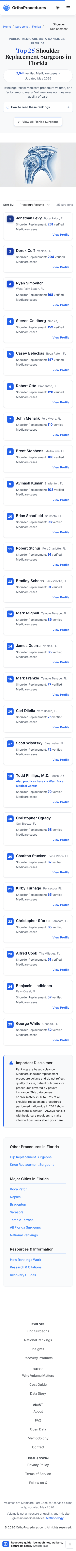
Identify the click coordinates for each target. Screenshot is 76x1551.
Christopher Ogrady (33, 818)
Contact (38, 1447)
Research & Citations (26, 1267)
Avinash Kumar (29, 483)
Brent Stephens (29, 451)
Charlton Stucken (31, 856)
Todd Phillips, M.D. (32, 775)
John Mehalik (28, 418)
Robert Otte (26, 386)
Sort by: (8, 204)
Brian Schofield (29, 516)
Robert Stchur (28, 548)
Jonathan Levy (29, 218)
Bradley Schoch (30, 581)
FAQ (38, 1420)
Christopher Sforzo (33, 921)
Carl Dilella (25, 711)
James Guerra (28, 645)
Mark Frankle (27, 678)
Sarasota (17, 1212)
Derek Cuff (25, 250)
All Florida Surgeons (25, 1227)
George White (28, 1023)
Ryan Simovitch (30, 283)
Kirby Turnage (28, 888)
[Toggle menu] (68, 7)
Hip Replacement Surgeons (31, 1157)
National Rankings (24, 1235)
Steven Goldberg (31, 321)
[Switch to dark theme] (57, 7)
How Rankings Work (25, 1260)
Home (7, 26)
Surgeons (21, 26)
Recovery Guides (23, 1275)
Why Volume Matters (38, 1376)
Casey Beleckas (30, 353)
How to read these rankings (30, 107)
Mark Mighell (27, 613)
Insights (38, 1349)
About (38, 1411)
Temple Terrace (21, 1220)
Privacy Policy (38, 1465)
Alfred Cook (26, 953)
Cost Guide (38, 1384)
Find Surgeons (38, 1331)
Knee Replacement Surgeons (32, 1164)
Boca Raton (19, 1189)
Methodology (38, 1438)
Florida (36, 26)
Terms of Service (38, 1474)
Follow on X (38, 1483)
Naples (15, 1197)
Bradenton (18, 1204)
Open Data (38, 1429)
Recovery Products (38, 1358)
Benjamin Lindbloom (34, 986)
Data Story (38, 1393)
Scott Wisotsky (29, 743)
